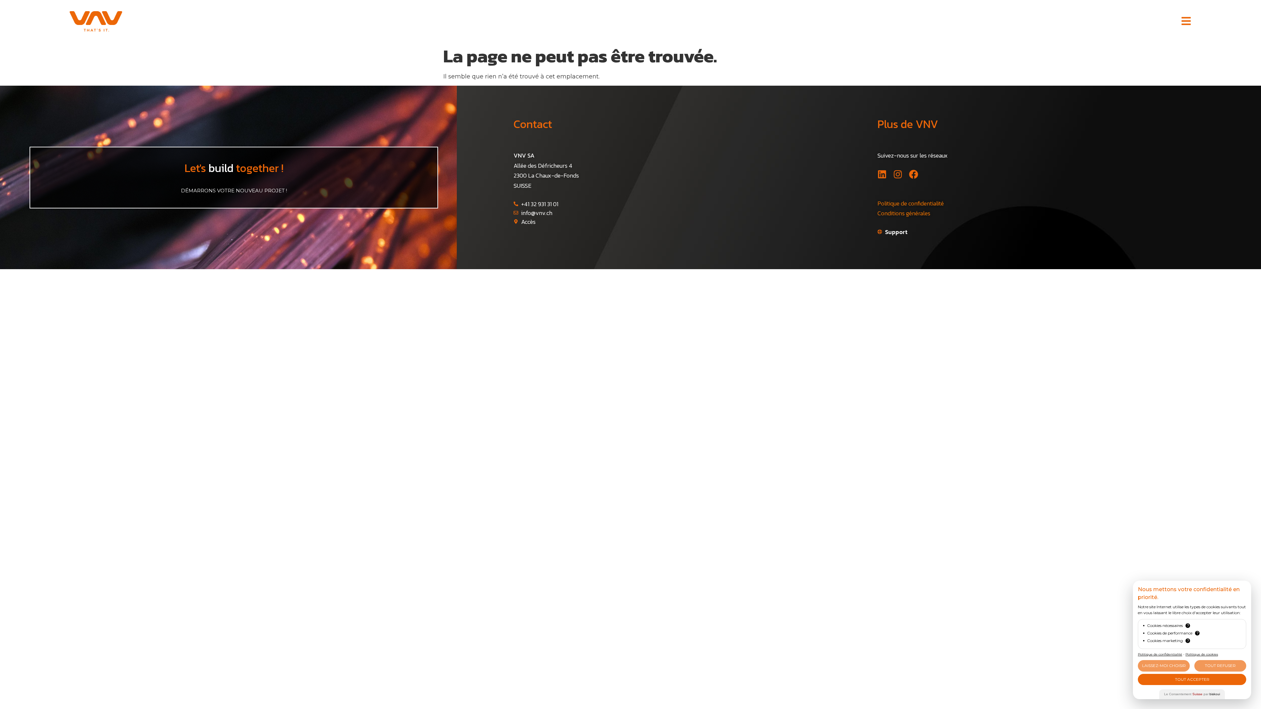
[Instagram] (897, 174)
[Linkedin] (882, 174)
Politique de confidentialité (910, 203)
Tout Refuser (1220, 665)
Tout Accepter (1192, 679)
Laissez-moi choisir (1164, 665)
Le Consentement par (1192, 694)
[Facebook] (913, 174)
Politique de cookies (1201, 654)
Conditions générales (903, 213)
